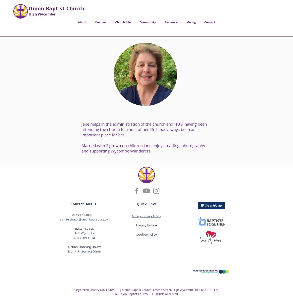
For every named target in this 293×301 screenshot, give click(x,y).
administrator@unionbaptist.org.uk (84, 219)
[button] (82, 22)
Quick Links (146, 204)
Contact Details (83, 204)
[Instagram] (156, 191)
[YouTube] (146, 191)
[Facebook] (137, 191)
